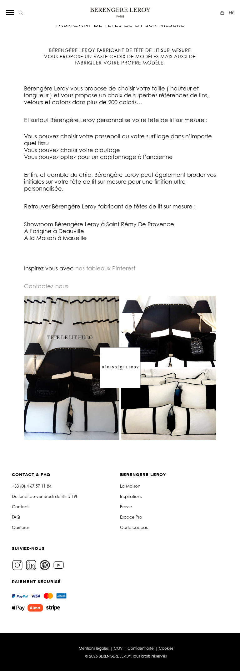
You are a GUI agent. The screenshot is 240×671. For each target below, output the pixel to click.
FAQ (16, 517)
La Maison (130, 486)
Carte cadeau (134, 527)
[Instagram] (18, 564)
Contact (20, 506)
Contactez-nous (46, 286)
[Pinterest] (45, 564)
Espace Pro (131, 517)
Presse (126, 506)
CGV (118, 648)
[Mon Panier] (223, 12)
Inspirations (131, 496)
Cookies (166, 648)
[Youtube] (59, 564)
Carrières (20, 527)
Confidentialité (141, 648)
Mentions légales (94, 648)
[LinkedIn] (32, 564)
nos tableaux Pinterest (105, 268)
